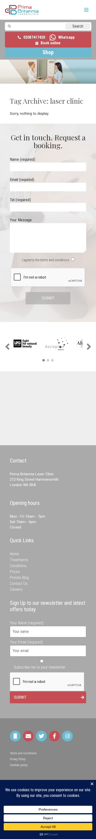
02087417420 (34, 37)
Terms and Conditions (23, 753)
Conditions (18, 565)
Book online (51, 43)
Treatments (19, 560)
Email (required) (22, 179)
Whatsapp (66, 37)
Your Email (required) (26, 642)
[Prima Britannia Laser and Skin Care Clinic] (22, 10)
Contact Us (19, 583)
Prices (15, 571)
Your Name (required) (27, 623)
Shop (48, 52)
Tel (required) (20, 199)
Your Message (21, 220)
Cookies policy (19, 765)
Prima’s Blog (19, 577)
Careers (16, 589)
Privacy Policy (18, 759)
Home (14, 554)
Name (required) (22, 159)
